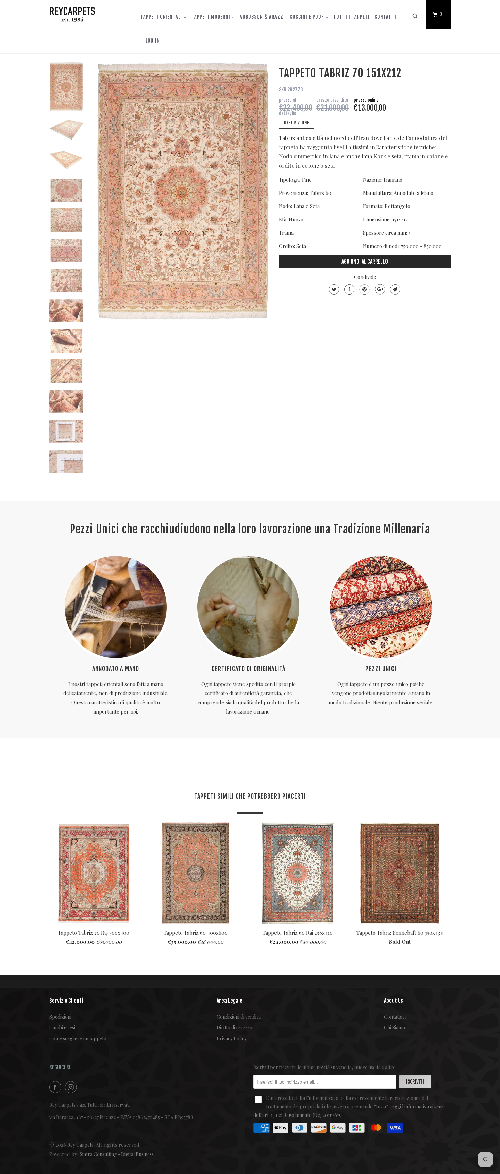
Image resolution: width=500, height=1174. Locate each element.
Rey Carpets (80, 1145)
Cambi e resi (62, 1027)
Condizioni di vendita (239, 1016)
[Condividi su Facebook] (348, 289)
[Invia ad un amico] (394, 289)
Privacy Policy (232, 1038)
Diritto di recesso (234, 1027)
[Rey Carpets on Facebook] (56, 1087)
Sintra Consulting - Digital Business (117, 1154)
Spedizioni (60, 1016)
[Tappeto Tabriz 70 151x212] (183, 191)
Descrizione (296, 122)
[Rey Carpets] (84, 13)
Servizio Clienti (66, 1000)
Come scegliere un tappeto (77, 1038)
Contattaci (395, 1016)
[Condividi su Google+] (379, 289)
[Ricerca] (415, 17)
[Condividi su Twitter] (333, 289)
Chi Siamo (394, 1027)
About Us (393, 1000)
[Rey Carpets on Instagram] (72, 1087)
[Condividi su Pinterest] (364, 289)
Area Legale (230, 1000)
